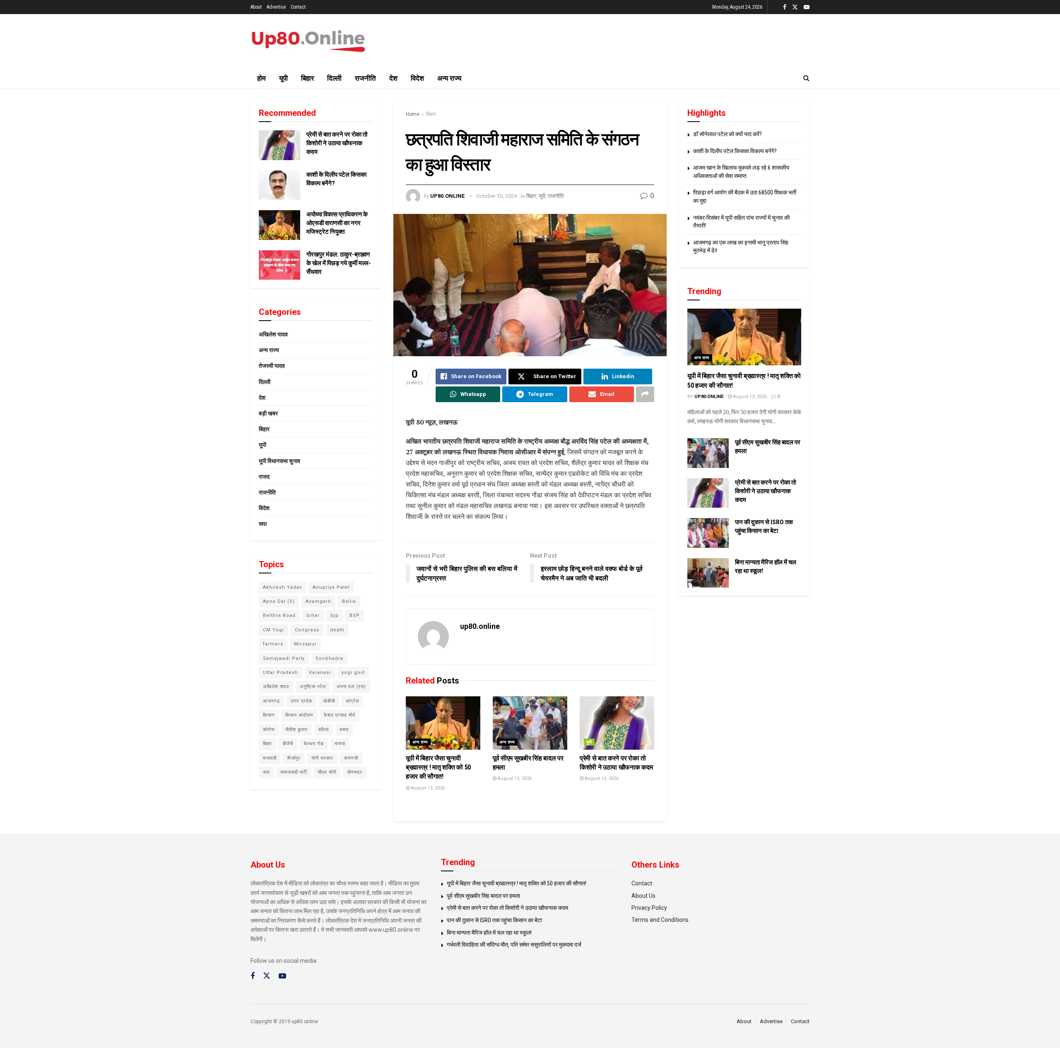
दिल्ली (334, 78)
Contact (298, 7)
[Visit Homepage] (308, 41)
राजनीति (365, 78)
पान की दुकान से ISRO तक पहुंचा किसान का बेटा (494, 920)
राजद (264, 476)
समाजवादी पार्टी (293, 772)
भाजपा (340, 743)
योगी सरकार (322, 758)
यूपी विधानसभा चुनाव (279, 461)
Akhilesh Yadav (282, 587)
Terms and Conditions (660, 919)
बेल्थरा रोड (314, 743)
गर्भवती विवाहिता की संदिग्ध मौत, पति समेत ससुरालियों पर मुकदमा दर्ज (514, 944)
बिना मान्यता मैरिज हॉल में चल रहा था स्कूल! (489, 932)
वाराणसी (351, 758)
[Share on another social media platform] (645, 394)
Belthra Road (279, 615)
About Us (643, 895)
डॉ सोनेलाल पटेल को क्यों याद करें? (727, 134)
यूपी (283, 78)
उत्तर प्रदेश (301, 701)
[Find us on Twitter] (795, 7)
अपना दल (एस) (351, 686)
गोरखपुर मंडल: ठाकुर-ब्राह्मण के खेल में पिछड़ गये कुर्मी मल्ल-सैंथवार (338, 263)
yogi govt (353, 672)
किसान (269, 715)
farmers (273, 644)
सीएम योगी (327, 772)
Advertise (276, 7)
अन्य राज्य (449, 78)
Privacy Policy (649, 907)
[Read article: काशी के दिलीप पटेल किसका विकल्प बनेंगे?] (279, 185)
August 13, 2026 (427, 788)
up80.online (447, 196)
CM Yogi (273, 630)
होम (261, 78)
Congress (307, 630)
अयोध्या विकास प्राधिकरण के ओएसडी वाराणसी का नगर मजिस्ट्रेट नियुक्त (337, 223)
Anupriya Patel (331, 587)
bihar (313, 615)
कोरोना (269, 729)
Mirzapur (305, 644)
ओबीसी (329, 701)
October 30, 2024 (496, 196)
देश (393, 78)
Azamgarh (318, 601)
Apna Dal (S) (279, 601)
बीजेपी (288, 743)
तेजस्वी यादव (272, 365)
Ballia (349, 601)
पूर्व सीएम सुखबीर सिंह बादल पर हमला (483, 895)
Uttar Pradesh (280, 672)
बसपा (344, 729)
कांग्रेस (352, 701)
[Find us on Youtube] (806, 7)
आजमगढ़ (271, 701)
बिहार (307, 78)
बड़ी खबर (268, 413)
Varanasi (320, 672)
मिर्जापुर (294, 758)
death (337, 630)
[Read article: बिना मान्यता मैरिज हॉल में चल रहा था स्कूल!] (708, 573)
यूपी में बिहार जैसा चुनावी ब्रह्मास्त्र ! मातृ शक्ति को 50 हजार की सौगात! (438, 767)
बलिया (323, 729)
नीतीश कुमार (296, 729)
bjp (334, 615)
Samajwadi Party (284, 658)
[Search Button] (806, 78)
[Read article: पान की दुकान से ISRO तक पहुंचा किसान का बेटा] (708, 533)
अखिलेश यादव (273, 334)
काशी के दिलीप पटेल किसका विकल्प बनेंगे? (735, 151)
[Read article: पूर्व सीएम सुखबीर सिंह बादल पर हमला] (530, 723)
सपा (263, 523)
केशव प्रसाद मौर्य (339, 715)
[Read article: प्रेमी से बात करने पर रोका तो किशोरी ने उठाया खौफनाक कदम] (617, 723)
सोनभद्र (354, 772)
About (256, 7)
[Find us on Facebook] (784, 7)
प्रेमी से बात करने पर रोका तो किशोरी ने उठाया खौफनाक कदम (336, 143)
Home (412, 114)
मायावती (270, 758)
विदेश (417, 78)
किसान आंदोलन (299, 715)
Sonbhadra (329, 658)
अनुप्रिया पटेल (313, 686)
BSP (354, 615)
